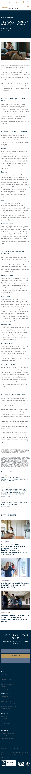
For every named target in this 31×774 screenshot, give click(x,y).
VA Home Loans (5, 682)
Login (18, 2)
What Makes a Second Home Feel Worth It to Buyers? (14, 503)
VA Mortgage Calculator (7, 689)
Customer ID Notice (13, 754)
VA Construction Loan (7, 699)
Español (27, 2)
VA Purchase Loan (6, 701)
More (8, 757)
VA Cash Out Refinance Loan (9, 704)
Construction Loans (6, 679)
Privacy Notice (4, 754)
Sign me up (15, 656)
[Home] (9, 7)
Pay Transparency (24, 754)
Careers (3, 726)
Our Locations (5, 721)
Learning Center (5, 723)
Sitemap (3, 757)
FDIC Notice (25, 752)
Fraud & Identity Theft (7, 738)
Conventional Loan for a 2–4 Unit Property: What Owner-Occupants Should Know (15, 618)
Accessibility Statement (15, 752)
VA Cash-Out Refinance (7, 684)
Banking (3, 686)
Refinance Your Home (7, 677)
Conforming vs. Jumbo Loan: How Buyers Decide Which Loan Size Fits (15, 585)
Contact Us (4, 716)
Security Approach (6, 736)
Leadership (4, 718)
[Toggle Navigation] (28, 7)
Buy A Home (4, 674)
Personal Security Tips (7, 733)
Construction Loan (6, 696)
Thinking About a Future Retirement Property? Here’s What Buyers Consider (14, 479)
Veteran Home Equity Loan (8, 706)
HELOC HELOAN (5, 708)
